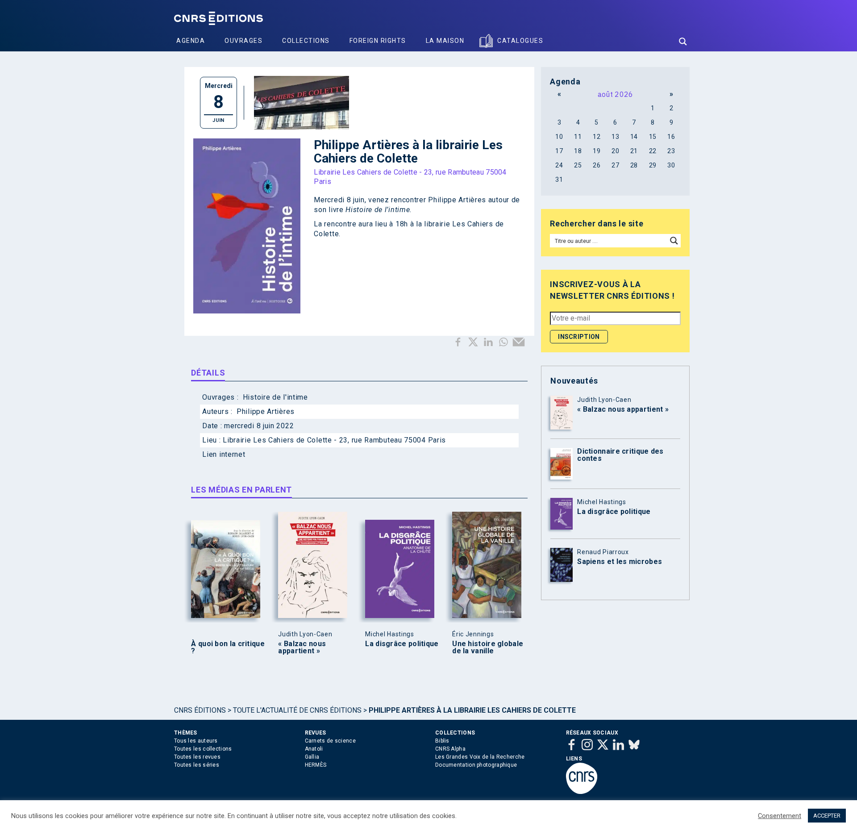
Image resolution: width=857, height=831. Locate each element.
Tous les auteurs (196, 741)
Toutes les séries (196, 765)
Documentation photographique (476, 765)
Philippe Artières (266, 411)
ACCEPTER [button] (826, 815)
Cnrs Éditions (200, 710)
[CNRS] (581, 792)
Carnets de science (330, 741)
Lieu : (212, 440)
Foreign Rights (377, 40)
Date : (213, 426)
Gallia (312, 757)
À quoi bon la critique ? (228, 647)
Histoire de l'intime (275, 397)
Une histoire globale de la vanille (487, 647)
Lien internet (223, 454)
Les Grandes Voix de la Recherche (480, 757)
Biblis (442, 741)
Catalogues (520, 40)
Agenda (190, 40)
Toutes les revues (197, 757)
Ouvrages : (221, 397)
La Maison (445, 40)
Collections (306, 40)
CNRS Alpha (450, 749)
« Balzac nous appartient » (302, 647)
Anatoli (314, 749)
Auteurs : (218, 411)
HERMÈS (316, 765)
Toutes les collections (203, 749)
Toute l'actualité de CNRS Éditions (297, 710)
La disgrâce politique (401, 643)
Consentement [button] (779, 816)
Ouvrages (243, 40)
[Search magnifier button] (683, 41)
